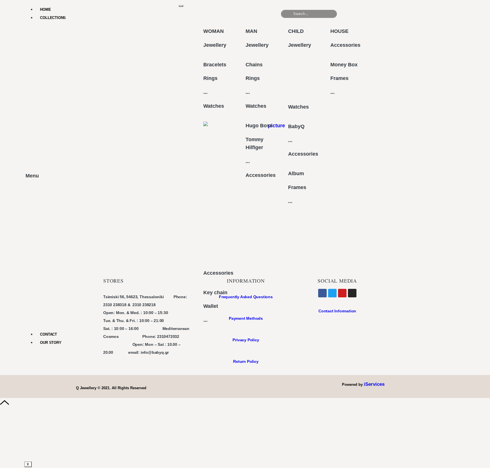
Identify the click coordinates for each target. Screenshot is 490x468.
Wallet (210, 306)
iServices (374, 384)
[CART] (369, 13)
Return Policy (245, 361)
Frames (297, 187)
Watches (213, 106)
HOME (45, 9)
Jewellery (214, 45)
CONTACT (48, 334)
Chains (254, 64)
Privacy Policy (246, 340)
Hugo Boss (259, 125)
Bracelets (214, 64)
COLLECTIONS (53, 18)
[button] (429, 16)
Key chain (215, 292)
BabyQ (296, 126)
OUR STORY (50, 342)
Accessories (218, 273)
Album (296, 173)
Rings (210, 78)
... (205, 92)
